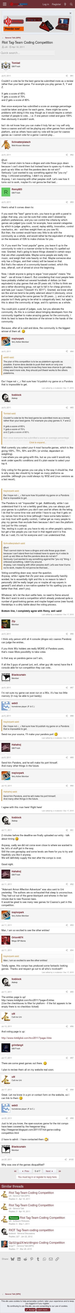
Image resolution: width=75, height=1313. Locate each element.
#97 (72, 1057)
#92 (72, 884)
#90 (72, 785)
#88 (72, 715)
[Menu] (5, 4)
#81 (72, 75)
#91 (72, 830)
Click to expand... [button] (37, 442)
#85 (72, 407)
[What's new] (65, 4)
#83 (72, 202)
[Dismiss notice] (70, 14)
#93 (72, 925)
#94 (72, 950)
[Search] (71, 4)
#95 (72, 991)
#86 (72, 633)
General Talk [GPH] (21, 1195)
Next (48, 1171)
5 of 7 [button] (37, 1171)
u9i (6, 46)
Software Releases (21, 1220)
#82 (72, 154)
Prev (26, 1171)
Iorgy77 (12, 1245)
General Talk (18, 1208)
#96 (72, 1026)
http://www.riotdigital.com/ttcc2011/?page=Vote (26, 1038)
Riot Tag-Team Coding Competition (31, 1192)
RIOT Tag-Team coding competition (31, 1230)
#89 (72, 757)
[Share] (66, 76)
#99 (72, 1118)
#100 (71, 1159)
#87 (72, 687)
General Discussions (26, 1233)
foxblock (12, 1233)
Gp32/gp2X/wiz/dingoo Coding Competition (37, 1242)
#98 (72, 1089)
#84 (72, 351)
